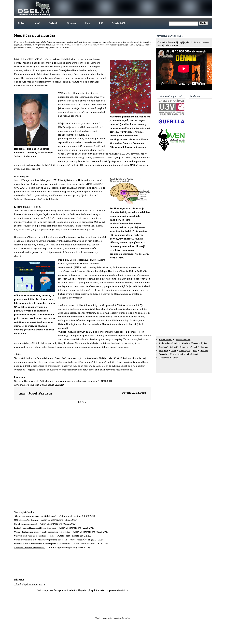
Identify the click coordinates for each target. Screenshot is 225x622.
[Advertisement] (151, 8)
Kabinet (173, 347)
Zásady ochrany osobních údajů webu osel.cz (112, 618)
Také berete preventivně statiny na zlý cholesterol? (35, 516)
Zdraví (175, 358)
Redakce (22, 23)
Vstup (87, 23)
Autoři (37, 23)
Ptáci (195, 350)
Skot (172, 354)
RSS (101, 23)
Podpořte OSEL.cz (119, 23)
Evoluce (194, 343)
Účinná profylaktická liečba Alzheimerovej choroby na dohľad (40, 540)
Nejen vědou (185, 347)
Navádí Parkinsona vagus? (25, 524)
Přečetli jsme (184, 350)
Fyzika (204, 343)
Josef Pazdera (40, 393)
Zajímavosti (164, 358)
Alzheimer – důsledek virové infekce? (29, 548)
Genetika (163, 347)
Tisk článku (82, 402)
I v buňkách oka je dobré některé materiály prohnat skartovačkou (42, 544)
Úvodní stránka (165, 340)
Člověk (185, 343)
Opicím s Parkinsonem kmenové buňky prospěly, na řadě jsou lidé (42, 532)
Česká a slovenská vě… (169, 343)
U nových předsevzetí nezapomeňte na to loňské (34, 536)
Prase (173, 350)
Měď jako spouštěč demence (26, 520)
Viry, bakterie (192, 354)
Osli (195, 347)
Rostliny (204, 350)
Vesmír (180, 354)
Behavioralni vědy (183, 340)
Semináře (163, 354)
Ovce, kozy (163, 350)
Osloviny (204, 347)
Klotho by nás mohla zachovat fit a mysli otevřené (35, 528)
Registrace (71, 23)
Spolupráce (53, 23)
